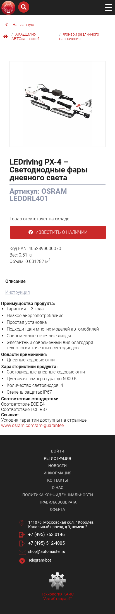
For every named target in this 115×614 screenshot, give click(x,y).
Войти (57, 451)
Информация (57, 473)
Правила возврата (57, 502)
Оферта (57, 509)
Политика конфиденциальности (57, 495)
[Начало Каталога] (6, 36)
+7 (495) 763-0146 (46, 534)
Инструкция (17, 292)
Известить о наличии (60, 232)
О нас (57, 487)
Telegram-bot (39, 560)
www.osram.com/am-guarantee (32, 425)
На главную (23, 24)
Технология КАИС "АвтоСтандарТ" (58, 596)
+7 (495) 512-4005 (46, 543)
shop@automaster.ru (46, 551)
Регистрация (57, 458)
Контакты (57, 480)
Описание (15, 281)
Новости (57, 465)
